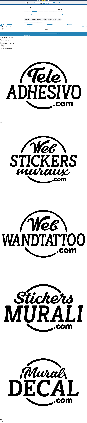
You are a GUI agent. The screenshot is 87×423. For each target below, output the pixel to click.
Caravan (43, 3)
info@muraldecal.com (2, 48)
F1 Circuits (45, 3)
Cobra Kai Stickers (45, 19)
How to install (12, 43)
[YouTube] (2, 421)
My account (6, 48)
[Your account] (61, 2)
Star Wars (48, 3)
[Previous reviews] (6, 26)
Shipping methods (2, 43)
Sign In (60, 33)
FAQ (10, 43)
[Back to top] (0, 422)
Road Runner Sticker (39, 19)
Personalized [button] (60, 4)
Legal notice (9, 46)
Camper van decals (43, 4)
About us (1, 44)
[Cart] (62, 2)
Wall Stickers (26, 4)
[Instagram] (0, 421)
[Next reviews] (86, 26)
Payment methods (6, 43)
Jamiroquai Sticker (50, 19)
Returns (9, 43)
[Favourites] (59, 2)
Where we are (10, 48)
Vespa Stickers (54, 19)
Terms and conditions (2, 46)
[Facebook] (1, 421)
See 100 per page (30, 14)
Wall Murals (31, 4)
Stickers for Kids (37, 4)
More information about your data (27, 35)
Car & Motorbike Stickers (50, 4)
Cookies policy (12, 46)
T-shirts (56, 4)
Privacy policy (6, 46)
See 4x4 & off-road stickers (33, 19)
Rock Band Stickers (27, 19)
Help (8, 48)
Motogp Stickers (59, 19)
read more (83, 26)
